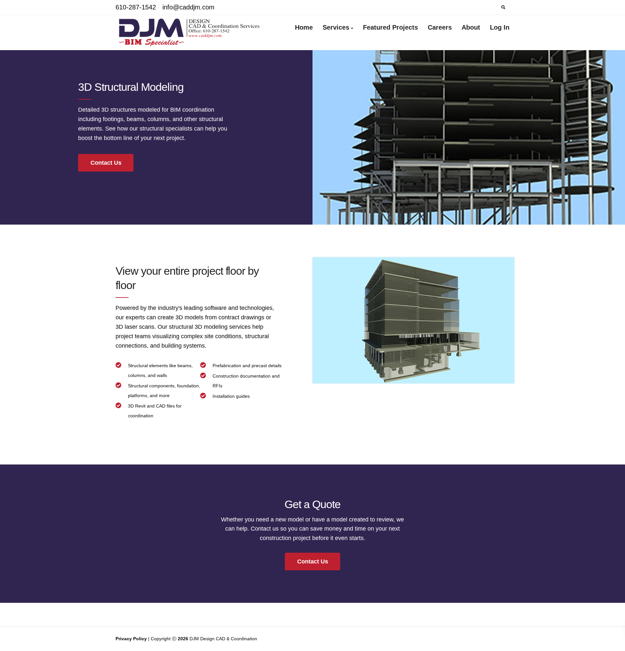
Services (336, 27)
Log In (499, 27)
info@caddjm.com (188, 7)
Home (304, 27)
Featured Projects (390, 27)
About (471, 27)
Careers (440, 27)
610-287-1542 (136, 7)
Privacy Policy (132, 638)
